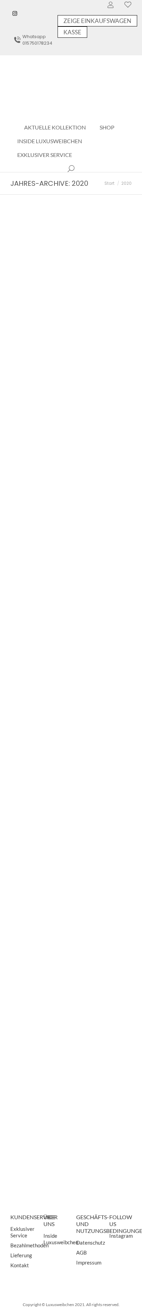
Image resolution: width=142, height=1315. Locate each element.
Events (25, 718)
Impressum (88, 1262)
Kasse (72, 32)
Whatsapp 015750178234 (37, 39)
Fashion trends (32, 297)
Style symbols (39, 992)
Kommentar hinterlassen (41, 302)
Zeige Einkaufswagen (97, 20)
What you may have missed (59, 1138)
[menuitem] (55, 127)
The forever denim (46, 708)
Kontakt (19, 1265)
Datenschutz (90, 1242)
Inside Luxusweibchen (60, 1239)
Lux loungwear (40, 424)
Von (68, 297)
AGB (81, 1252)
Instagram (121, 1236)
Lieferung (21, 1255)
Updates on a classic (49, 846)
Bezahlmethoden (29, 1245)
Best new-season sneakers (58, 287)
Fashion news (31, 572)
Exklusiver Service (22, 1232)
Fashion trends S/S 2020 (55, 562)
